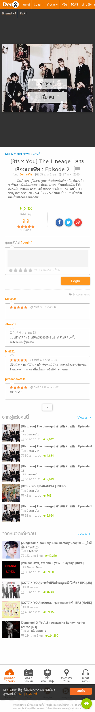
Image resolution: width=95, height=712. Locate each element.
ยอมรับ (80, 691)
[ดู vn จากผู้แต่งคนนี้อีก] (47, 407)
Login (75, 280)
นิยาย (38, 4)
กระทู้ (26, 4)
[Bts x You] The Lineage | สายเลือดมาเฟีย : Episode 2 (47, 165)
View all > (84, 417)
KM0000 (10, 299)
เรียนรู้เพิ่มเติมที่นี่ (27, 694)
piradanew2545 (15, 379)
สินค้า (23, 13)
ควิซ (64, 4)
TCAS (74, 4)
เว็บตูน (51, 4)
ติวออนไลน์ (9, 13)
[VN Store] (86, 703)
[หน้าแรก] (10, 4)
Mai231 (10, 351)
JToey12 (10, 324)
